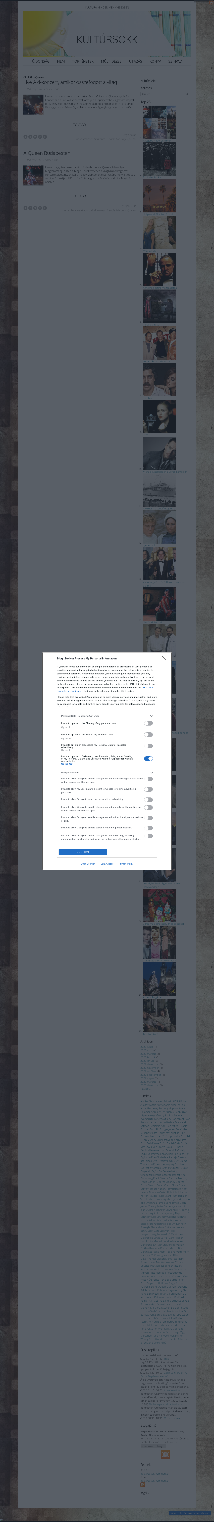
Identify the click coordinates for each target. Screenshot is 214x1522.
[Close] (165, 659)
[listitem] (107, 716)
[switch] (148, 723)
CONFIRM (83, 852)
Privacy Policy (126, 863)
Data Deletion (88, 863)
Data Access (107, 863)
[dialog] (107, 761)
